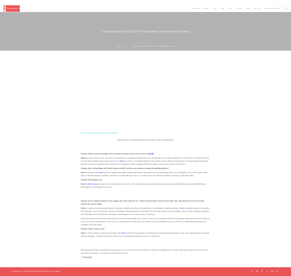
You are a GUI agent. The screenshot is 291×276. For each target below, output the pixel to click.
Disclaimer (56, 271)
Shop (230, 8)
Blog (215, 8)
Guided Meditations (272, 8)
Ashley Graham (92, 184)
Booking (239, 8)
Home (119, 46)
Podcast (206, 8)
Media (248, 8)
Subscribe (195, 8)
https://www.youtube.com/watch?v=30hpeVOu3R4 (99, 133)
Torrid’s (101, 172)
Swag (222, 8)
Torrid (150, 154)
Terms (50, 271)
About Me (257, 8)
